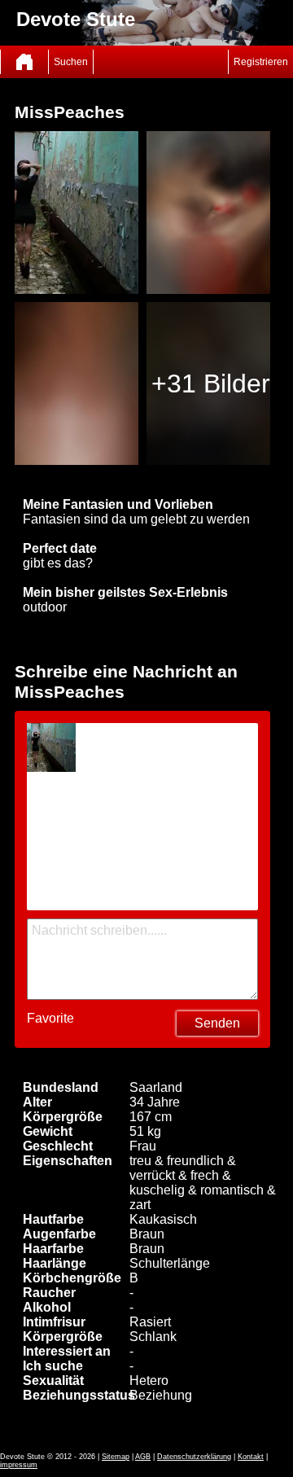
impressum (18, 1465)
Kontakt (251, 1457)
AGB (143, 1457)
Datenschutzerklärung (194, 1457)
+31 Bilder (210, 383)
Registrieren (261, 62)
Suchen (71, 62)
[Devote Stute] (24, 62)
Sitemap (115, 1457)
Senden (217, 1023)
